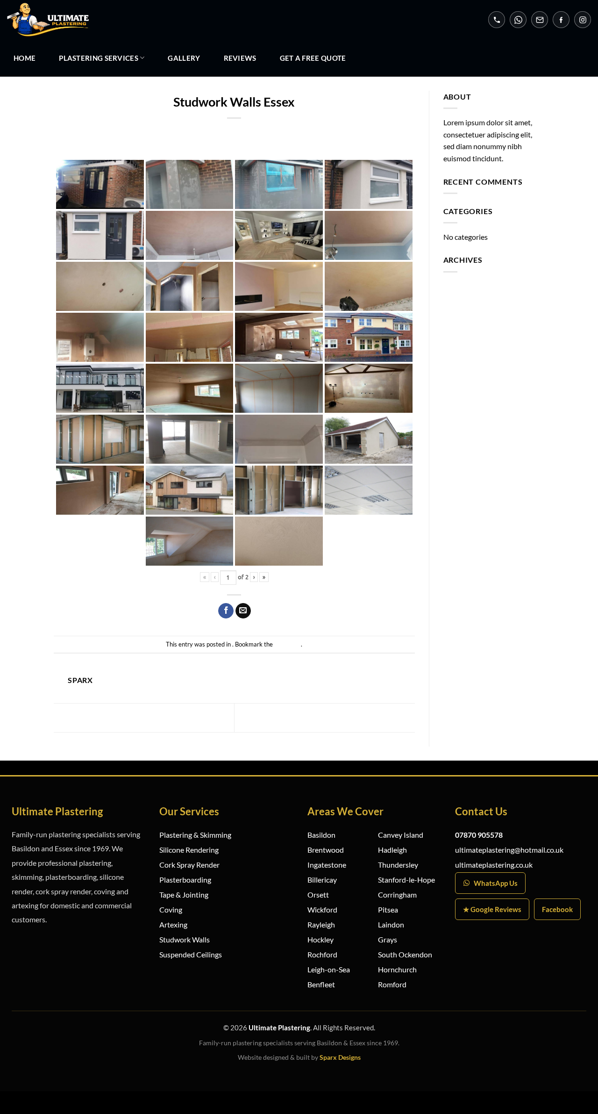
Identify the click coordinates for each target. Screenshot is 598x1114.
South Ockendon (405, 954)
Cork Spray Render (189, 864)
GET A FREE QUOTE (313, 58)
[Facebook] (561, 19)
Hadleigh (392, 849)
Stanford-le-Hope (406, 879)
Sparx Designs (340, 1057)
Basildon (321, 834)
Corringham (397, 894)
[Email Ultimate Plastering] (539, 19)
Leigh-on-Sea (328, 969)
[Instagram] (582, 19)
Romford (392, 984)
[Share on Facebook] (226, 611)
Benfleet (321, 984)
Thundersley (398, 864)
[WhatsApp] (518, 19)
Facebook (557, 909)
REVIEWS (240, 58)
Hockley (320, 939)
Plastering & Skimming (195, 834)
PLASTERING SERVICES (98, 58)
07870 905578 (479, 834)
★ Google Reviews (492, 909)
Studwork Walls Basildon (359, 716)
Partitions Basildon (100, 716)
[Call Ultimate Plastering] (496, 19)
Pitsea (388, 909)
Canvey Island (400, 834)
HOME (25, 58)
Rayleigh (321, 924)
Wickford (322, 909)
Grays (387, 939)
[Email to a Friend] (243, 611)
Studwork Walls (184, 939)
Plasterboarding (185, 879)
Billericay (322, 879)
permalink (287, 644)
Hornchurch (397, 969)
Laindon (391, 924)
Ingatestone (326, 864)
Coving (170, 909)
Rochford (322, 954)
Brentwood (325, 849)
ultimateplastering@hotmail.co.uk (509, 849)
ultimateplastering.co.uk (494, 864)
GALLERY (184, 58)
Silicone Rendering (189, 849)
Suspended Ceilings (190, 954)
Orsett (318, 894)
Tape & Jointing (183, 894)
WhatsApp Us (496, 883)
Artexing (173, 924)
